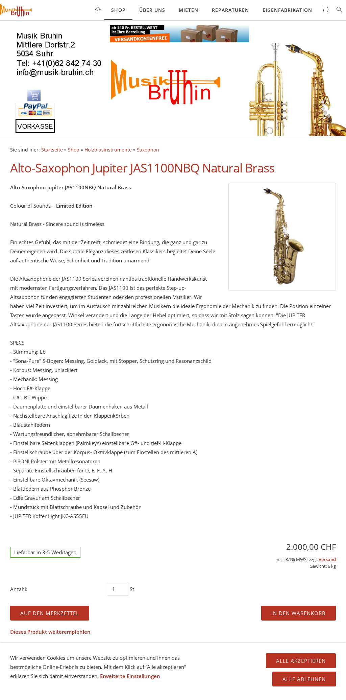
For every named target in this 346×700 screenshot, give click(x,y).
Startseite (52, 150)
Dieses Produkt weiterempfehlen (50, 631)
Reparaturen (230, 10)
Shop (118, 10)
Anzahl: (18, 589)
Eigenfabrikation (287, 10)
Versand (327, 559)
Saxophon (148, 150)
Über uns (152, 10)
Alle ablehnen (304, 679)
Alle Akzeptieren (301, 660)
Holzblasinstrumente (108, 150)
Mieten (188, 10)
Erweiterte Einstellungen (130, 676)
